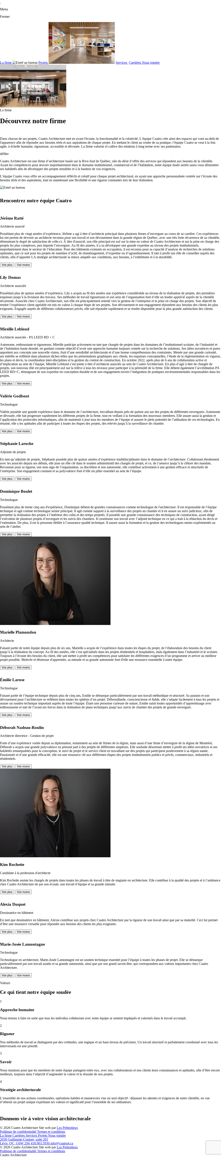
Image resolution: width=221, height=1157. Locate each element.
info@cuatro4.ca (62, 1143)
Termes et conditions (51, 1131)
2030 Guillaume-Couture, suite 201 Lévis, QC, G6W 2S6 (24, 1141)
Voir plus (7, 264)
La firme (6, 62)
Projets (43, 62)
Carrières (135, 62)
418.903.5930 (41, 1143)
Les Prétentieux (67, 1128)
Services (122, 62)
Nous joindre (151, 62)
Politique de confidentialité (18, 1131)
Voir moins (23, 264)
